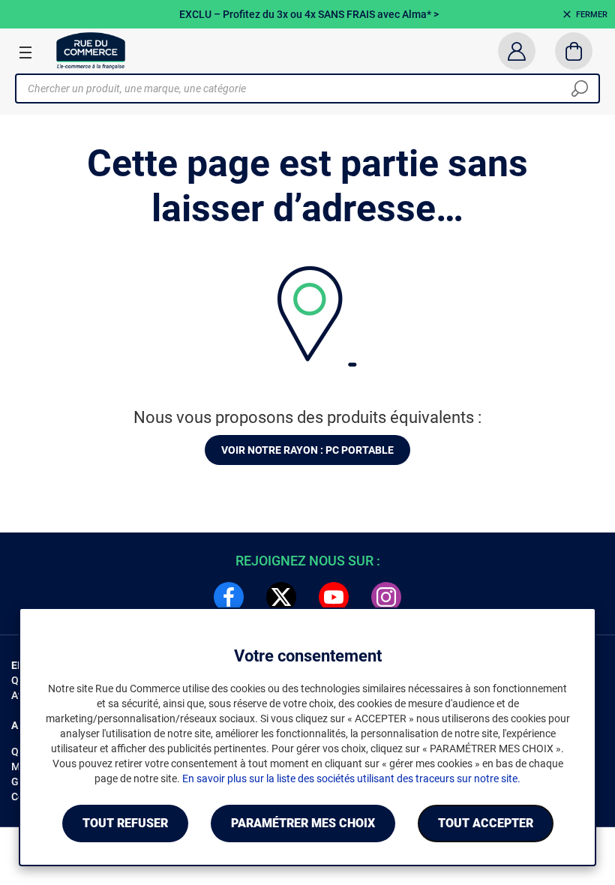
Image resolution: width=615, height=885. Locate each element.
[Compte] (516, 51)
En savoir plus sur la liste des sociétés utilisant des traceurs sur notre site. (351, 778)
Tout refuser (125, 823)
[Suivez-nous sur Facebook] (229, 597)
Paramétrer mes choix (303, 823)
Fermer (592, 15)
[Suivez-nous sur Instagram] (386, 597)
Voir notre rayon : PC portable (307, 450)
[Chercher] (580, 88)
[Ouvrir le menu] (25, 51)
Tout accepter (485, 823)
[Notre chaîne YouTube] (334, 597)
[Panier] (574, 51)
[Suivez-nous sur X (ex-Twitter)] (281, 597)
